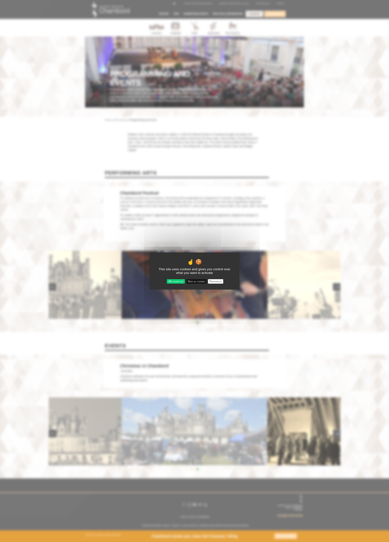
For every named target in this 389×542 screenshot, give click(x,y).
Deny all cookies (196, 281)
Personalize (216, 281)
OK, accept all (175, 281)
